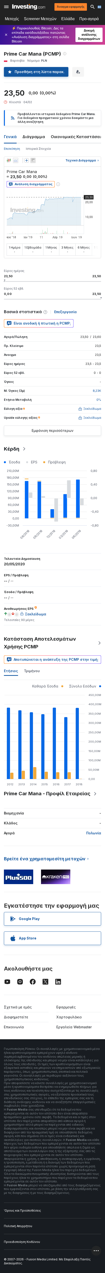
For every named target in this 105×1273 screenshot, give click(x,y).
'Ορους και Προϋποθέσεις (22, 1210)
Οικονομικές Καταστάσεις (77, 136)
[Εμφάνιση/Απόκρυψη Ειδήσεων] (33, 160)
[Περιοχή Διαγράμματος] (15, 160)
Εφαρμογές (66, 1007)
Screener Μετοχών (40, 19)
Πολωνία (93, 833)
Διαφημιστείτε (16, 1017)
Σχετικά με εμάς (18, 1007)
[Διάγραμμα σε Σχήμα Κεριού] (8, 160)
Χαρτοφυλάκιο (69, 1017)
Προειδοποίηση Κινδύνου (22, 1242)
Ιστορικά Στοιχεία (38, 149)
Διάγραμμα (33, 136)
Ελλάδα (67, 19)
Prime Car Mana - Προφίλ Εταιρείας (47, 793)
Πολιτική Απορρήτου (18, 1226)
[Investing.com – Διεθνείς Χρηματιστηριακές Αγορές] (28, 7)
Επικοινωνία (14, 1027)
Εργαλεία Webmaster (74, 1027)
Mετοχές (12, 19)
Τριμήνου (32, 671)
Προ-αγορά (89, 19)
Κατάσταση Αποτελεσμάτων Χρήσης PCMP (40, 643)
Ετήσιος (11, 671)
